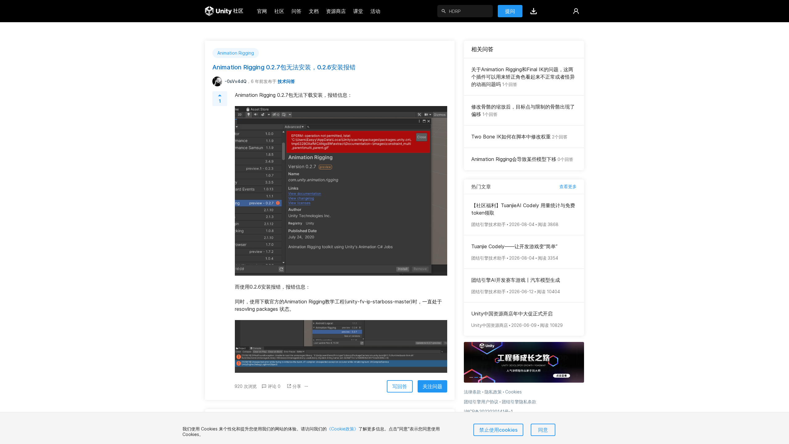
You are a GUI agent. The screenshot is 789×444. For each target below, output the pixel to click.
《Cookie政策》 (342, 428)
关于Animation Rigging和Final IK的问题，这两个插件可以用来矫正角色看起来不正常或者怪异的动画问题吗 (523, 76)
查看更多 (568, 186)
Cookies (513, 391)
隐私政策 (493, 391)
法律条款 (472, 391)
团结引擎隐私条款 (519, 401)
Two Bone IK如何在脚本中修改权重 (519, 137)
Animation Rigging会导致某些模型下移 (522, 159)
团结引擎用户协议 (481, 401)
